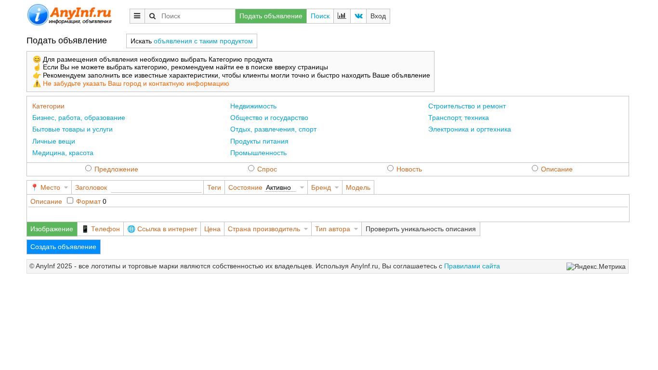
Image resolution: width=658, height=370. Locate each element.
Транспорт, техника (458, 117)
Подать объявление (271, 16)
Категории (48, 106)
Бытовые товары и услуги (72, 129)
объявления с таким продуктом (203, 41)
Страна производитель (264, 229)
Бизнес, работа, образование (78, 117)
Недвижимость (253, 106)
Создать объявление (63, 247)
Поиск (320, 16)
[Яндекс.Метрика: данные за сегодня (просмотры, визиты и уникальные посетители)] (596, 267)
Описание (557, 169)
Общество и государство (269, 117)
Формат (88, 201)
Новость (409, 169)
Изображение (51, 229)
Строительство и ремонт (467, 106)
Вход (378, 16)
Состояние (245, 187)
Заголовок (91, 187)
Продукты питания (259, 141)
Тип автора (332, 229)
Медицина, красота (62, 153)
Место (50, 187)
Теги (214, 187)
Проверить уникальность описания (421, 229)
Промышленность (258, 153)
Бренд (321, 187)
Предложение (116, 169)
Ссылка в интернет (167, 229)
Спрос (267, 169)
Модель (358, 187)
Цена (212, 229)
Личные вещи (53, 141)
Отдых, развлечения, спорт (273, 129)
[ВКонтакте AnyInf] (358, 16)
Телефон (105, 229)
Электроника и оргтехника (469, 129)
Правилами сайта (472, 266)
